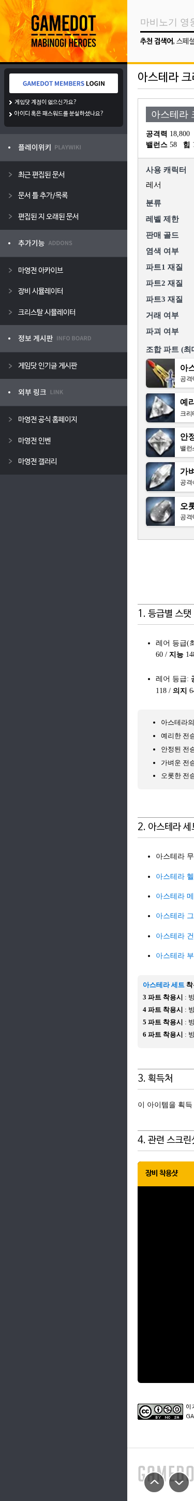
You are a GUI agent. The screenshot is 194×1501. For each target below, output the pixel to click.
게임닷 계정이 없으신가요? (45, 102)
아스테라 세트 (164, 985)
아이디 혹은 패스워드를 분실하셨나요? (59, 114)
